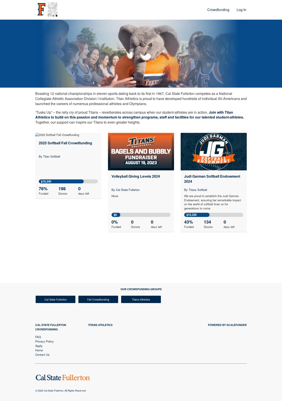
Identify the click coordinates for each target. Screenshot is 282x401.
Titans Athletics (141, 299)
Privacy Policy (44, 341)
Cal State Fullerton (56, 299)
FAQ (38, 337)
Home (39, 350)
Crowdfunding (218, 9)
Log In (241, 9)
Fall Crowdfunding (98, 299)
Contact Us (42, 354)
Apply (39, 346)
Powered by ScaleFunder (227, 325)
